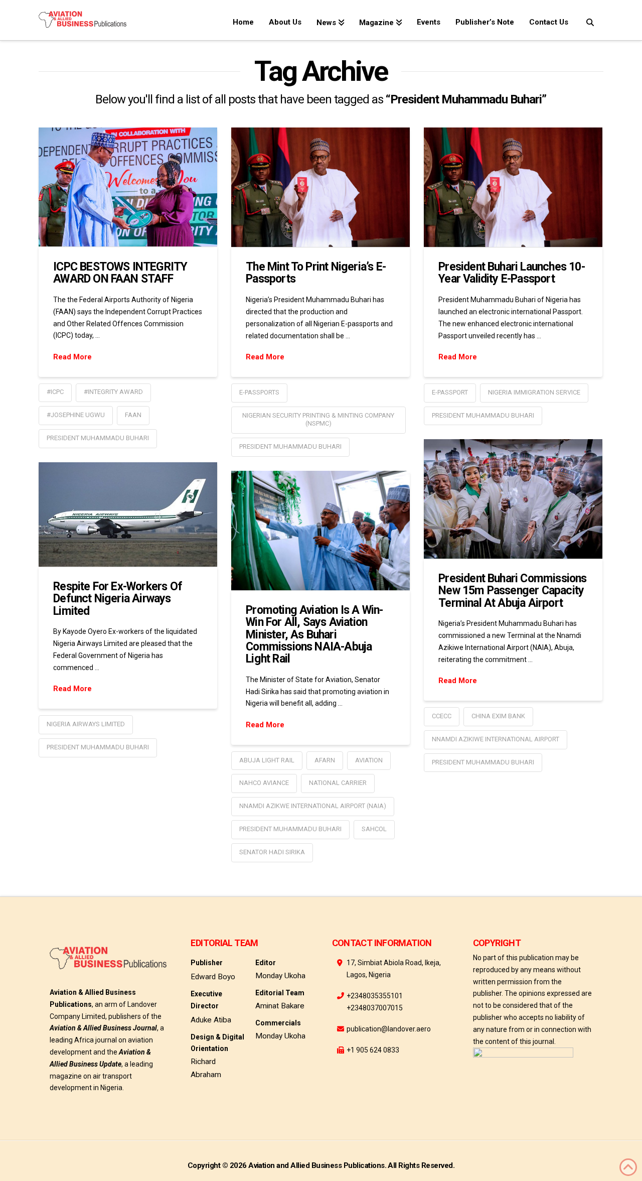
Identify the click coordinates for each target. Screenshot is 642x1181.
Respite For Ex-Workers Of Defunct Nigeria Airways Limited (117, 598)
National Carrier (338, 782)
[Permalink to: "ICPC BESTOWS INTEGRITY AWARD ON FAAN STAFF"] (128, 186)
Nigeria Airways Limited (86, 724)
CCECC (441, 716)
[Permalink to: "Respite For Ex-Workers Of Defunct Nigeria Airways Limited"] (128, 514)
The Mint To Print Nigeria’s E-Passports (316, 273)
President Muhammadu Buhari (98, 438)
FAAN (133, 415)
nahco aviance (264, 782)
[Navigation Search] (589, 20)
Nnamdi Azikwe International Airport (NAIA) (312, 806)
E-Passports (259, 392)
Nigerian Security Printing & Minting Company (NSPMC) (318, 420)
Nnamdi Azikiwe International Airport (495, 739)
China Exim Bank (498, 716)
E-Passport (450, 392)
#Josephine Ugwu (76, 415)
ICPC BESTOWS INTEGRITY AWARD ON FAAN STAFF (120, 273)
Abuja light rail (266, 760)
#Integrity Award (113, 392)
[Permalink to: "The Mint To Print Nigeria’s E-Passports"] (320, 186)
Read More (72, 356)
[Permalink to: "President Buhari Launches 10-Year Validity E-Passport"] (513, 186)
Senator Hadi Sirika (272, 852)
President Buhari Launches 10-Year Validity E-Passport (511, 273)
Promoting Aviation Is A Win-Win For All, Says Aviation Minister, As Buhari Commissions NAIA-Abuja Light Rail (314, 634)
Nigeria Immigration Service (534, 392)
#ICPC (55, 392)
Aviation (369, 760)
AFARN (324, 760)
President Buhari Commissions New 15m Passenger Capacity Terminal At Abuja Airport (512, 590)
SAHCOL (374, 829)
